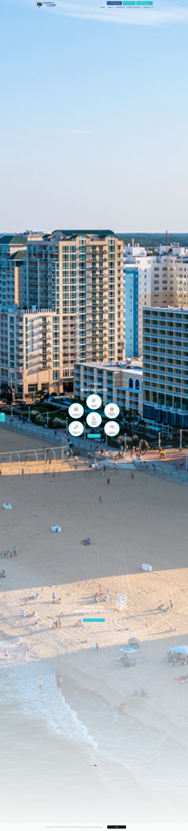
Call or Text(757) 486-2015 (115, 3)
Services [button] (120, 7)
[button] (90, 765)
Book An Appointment (144, 3)
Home (102, 7)
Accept (117, 827)
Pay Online (130, 3)
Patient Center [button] (133, 7)
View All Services (94, 435)
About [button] (110, 7)
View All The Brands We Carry (93, 620)
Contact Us (148, 7)
